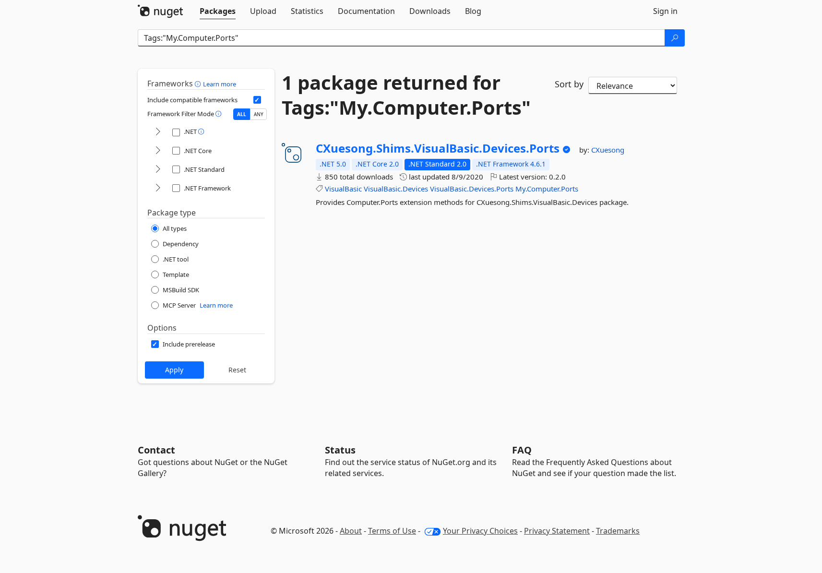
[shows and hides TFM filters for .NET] (157, 132)
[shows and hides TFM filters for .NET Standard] (157, 169)
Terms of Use (392, 530)
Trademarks (618, 530)
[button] (199, 83)
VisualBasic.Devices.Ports (471, 188)
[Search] (675, 38)
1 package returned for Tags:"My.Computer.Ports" (406, 95)
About (351, 530)
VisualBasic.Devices (396, 188)
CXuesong (607, 150)
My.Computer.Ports (546, 188)
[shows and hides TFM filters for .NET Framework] (157, 188)
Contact (156, 449)
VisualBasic (343, 188)
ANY (258, 114)
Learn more (219, 84)
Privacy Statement (557, 530)
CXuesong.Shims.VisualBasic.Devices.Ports (438, 148)
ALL (241, 114)
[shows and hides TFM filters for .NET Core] (157, 151)
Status (340, 449)
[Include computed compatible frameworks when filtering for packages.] (257, 99)
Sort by (569, 84)
